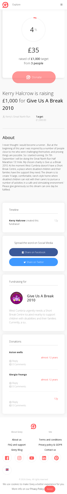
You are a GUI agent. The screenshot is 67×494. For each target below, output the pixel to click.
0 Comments (19, 364)
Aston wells (16, 352)
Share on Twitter (35, 262)
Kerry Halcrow (17, 220)
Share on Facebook (34, 252)
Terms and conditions (50, 439)
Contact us (50, 449)
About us (16, 439)
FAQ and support (17, 444)
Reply (15, 360)
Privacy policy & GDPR (50, 444)
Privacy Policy (37, 488)
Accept (50, 489)
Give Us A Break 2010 (40, 297)
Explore (16, 4)
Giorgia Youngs (18, 374)
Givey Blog (16, 449)
